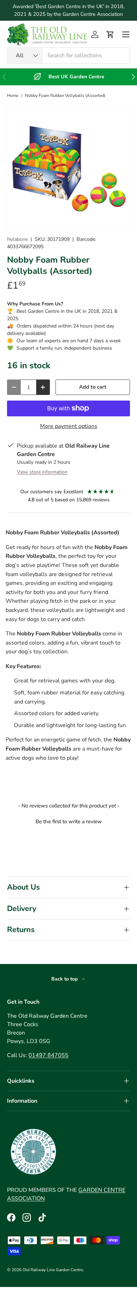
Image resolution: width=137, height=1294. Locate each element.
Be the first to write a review (68, 821)
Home (12, 95)
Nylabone (17, 239)
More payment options (68, 426)
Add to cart (92, 386)
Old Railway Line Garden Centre (52, 1270)
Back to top (65, 979)
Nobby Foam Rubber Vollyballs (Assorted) (65, 95)
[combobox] (68, 55)
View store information (42, 472)
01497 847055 (48, 1055)
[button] (110, 34)
